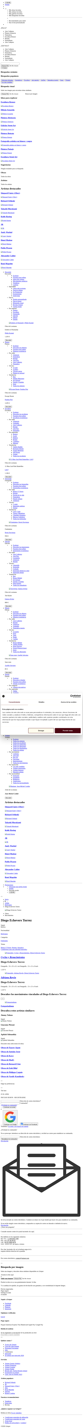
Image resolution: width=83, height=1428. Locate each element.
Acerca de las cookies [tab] (68, 702)
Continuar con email (9, 1107)
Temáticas (8, 1401)
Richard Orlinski (10, 1382)
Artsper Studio (9, 1369)
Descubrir (8, 340)
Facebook (8, 1303)
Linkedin (8, 1305)
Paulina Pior (9, 399)
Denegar (41, 730)
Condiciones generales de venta (15, 1419)
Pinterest (7, 1307)
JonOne (7, 1391)
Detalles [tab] (41, 702)
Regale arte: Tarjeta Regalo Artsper (16, 1371)
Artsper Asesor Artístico (12, 1363)
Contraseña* (24, 1103)
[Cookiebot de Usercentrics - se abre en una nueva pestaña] (72, 696)
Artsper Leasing (10, 1367)
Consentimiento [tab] (14, 702)
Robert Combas (10, 1393)
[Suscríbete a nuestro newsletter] (1, 1337)
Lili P (6, 470)
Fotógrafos (4, 941)
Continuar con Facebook (30, 1124)
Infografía (8, 1354)
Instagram (8, 1309)
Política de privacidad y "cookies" (16, 1423)
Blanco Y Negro (6, 947)
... (7, 901)
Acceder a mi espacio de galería (18, 1126)
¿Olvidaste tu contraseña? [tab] (9, 1105)
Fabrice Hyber (9, 599)
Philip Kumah (9, 333)
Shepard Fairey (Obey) (12, 1386)
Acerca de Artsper (10, 1344)
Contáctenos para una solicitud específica (14, 949)
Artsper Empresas (10, 1365)
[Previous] (1, 999)
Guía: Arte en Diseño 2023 (13, 1374)
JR (6, 1384)
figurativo (21, 947)
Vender (7, 4)
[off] (1, 896)
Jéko (6, 1388)
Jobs (6, 1350)
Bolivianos (8, 905)
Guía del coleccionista (12, 1346)
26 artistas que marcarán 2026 (14, 1355)
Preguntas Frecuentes (11, 1348)
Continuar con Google (10, 1124)
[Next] (3, 999)
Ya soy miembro (16, 1413)
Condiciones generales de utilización (16, 1417)
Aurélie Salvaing (10, 665)
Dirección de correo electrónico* (30, 1101)
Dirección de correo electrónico (30, 1137)
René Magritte (9, 1390)
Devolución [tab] (4, 1141)
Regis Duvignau (10, 532)
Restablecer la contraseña (9, 1139)
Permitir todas (68, 730)
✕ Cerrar (4, 68)
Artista (7, 903)
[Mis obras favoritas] (5, 8)
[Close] (1, 1087)
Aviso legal (8, 1421)
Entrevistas (8, 1403)
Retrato (14, 947)
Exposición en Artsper (12, 1372)
